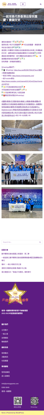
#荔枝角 (24, 107)
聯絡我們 (5, 342)
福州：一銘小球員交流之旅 (11, 264)
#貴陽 (8, 101)
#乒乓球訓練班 (11, 104)
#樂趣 (28, 101)
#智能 (18, 101)
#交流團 (13, 101)
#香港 (8, 115)
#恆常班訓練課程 (22, 110)
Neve (3, 413)
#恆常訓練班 (6, 113)
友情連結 (5, 338)
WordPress (20, 413)
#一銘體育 (37, 104)
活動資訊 (5, 357)
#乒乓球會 (32, 110)
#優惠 (12, 107)
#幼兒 (13, 115)
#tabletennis (6, 110)
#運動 (36, 101)
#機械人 (23, 101)
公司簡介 (5, 330)
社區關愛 (5, 361)
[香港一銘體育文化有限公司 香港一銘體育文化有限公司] (9, 4)
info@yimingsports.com (10, 384)
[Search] (40, 4)
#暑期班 (20, 104)
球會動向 (5, 353)
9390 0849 (5, 387)
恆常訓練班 (6, 372)
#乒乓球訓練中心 (33, 107)
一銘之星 (5, 334)
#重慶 (4, 101)
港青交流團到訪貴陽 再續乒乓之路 (14, 268)
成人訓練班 (6, 376)
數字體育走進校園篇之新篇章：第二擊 (15, 254)
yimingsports (9, 26)
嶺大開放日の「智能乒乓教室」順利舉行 (16, 272)
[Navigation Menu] (22, 4)
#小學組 (13, 110)
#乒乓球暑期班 (28, 104)
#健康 (32, 101)
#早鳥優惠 (17, 107)
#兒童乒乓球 (25, 113)
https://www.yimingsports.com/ (23, 76)
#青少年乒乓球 (16, 113)
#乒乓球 (39, 110)
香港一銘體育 (6, 391)
